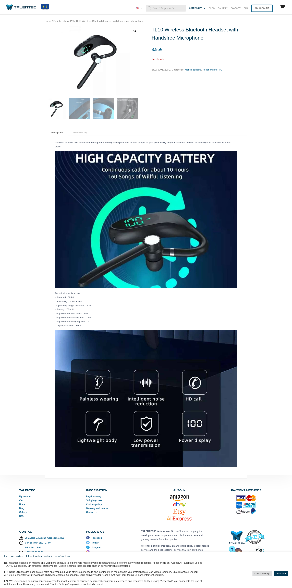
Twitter (95, 543)
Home (48, 21)
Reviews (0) (80, 132)
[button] (135, 31)
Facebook (97, 538)
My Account (262, 8)
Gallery (222, 8)
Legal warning (93, 496)
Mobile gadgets (193, 69)
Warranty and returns (97, 508)
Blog (212, 8)
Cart (21, 500)
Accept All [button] (281, 573)
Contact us (91, 512)
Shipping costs (94, 500)
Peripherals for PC (63, 21)
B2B (246, 8)
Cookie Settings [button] (262, 573)
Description (56, 132)
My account (25, 496)
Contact (235, 8)
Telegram (96, 547)
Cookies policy (94, 504)
